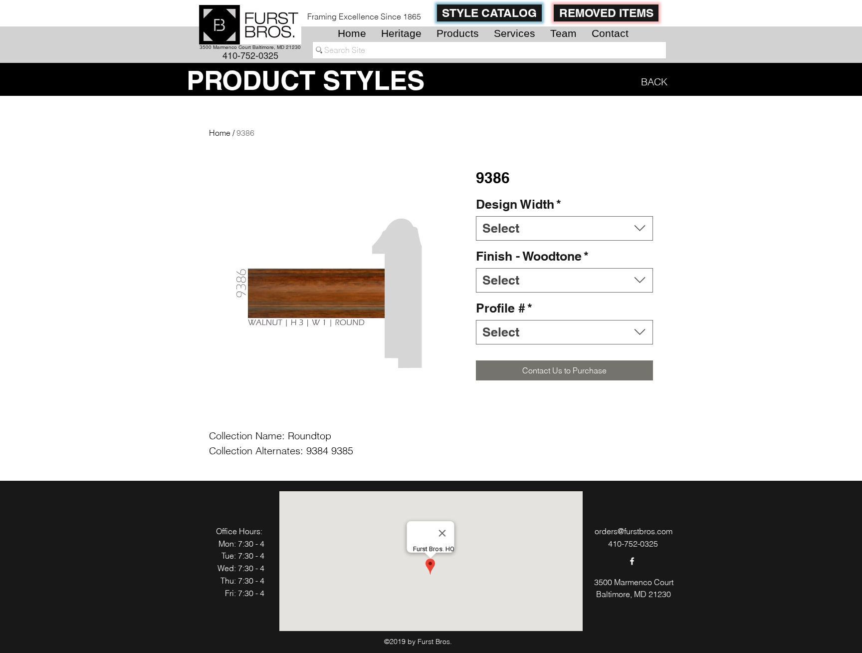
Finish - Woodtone (532, 256)
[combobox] (564, 228)
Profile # (504, 308)
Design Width (518, 204)
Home (219, 133)
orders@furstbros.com (633, 531)
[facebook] (632, 561)
